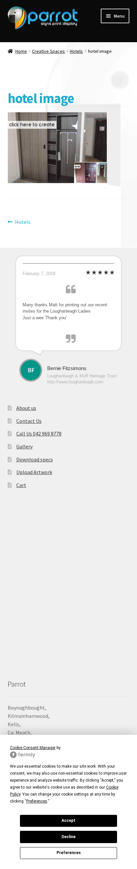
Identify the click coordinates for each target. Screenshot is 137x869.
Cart (21, 485)
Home (21, 51)
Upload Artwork (34, 472)
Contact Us (29, 421)
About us (26, 408)
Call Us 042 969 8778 (39, 433)
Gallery (24, 446)
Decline (68, 836)
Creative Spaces (48, 51)
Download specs (34, 459)
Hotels (76, 51)
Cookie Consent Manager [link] (33, 747)
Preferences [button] (36, 801)
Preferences (69, 852)
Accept (68, 820)
